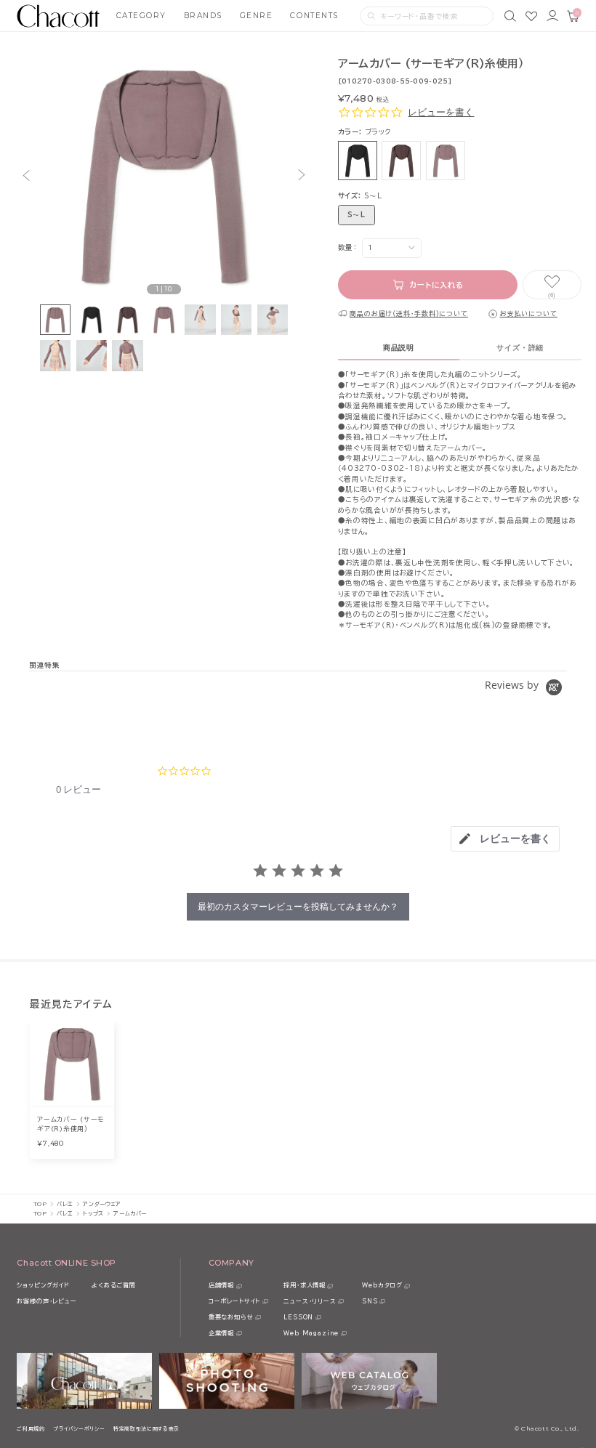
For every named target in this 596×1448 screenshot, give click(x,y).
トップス (93, 1213)
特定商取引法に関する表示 (146, 1428)
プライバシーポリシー (79, 1428)
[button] (26, 175)
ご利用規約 (30, 1428)
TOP (40, 1204)
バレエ (65, 1204)
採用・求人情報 (304, 1285)
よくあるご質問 (114, 1285)
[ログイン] (552, 16)
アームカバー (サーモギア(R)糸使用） (70, 1124)
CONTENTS (314, 15)
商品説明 (398, 348)
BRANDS (203, 15)
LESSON (298, 1317)
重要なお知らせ (231, 1317)
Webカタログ (382, 1285)
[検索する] (371, 16)
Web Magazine (311, 1333)
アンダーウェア (102, 1204)
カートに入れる (436, 284)
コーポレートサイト (234, 1301)
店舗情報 (221, 1285)
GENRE (256, 15)
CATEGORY (141, 15)
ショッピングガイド (43, 1285)
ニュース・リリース (309, 1301)
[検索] (510, 16)
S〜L (356, 214)
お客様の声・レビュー (46, 1301)
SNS (369, 1301)
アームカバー (130, 1213)
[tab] (505, 839)
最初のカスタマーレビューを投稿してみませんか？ (298, 906)
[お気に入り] (531, 16)
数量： (348, 247)
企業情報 (221, 1333)
